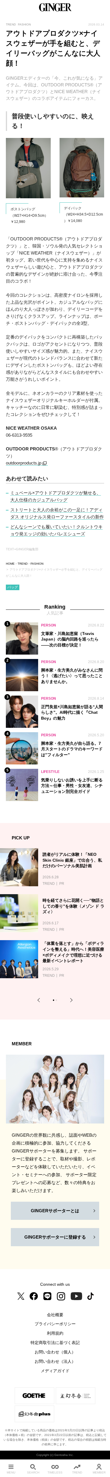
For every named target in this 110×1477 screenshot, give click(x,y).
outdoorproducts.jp (23, 462)
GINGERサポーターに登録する (55, 1236)
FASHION (37, 563)
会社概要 (55, 1314)
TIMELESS (55, 1472)
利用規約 (55, 1333)
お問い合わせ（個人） (55, 1352)
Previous (39, 1000)
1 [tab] (54, 1001)
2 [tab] (57, 1001)
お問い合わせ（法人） (55, 1361)
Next (70, 1000)
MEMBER (99, 1472)
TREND (23, 563)
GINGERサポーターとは (55, 1210)
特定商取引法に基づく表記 (55, 1342)
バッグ (12, 587)
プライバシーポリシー (55, 1323)
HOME (10, 563)
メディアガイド (55, 1370)
